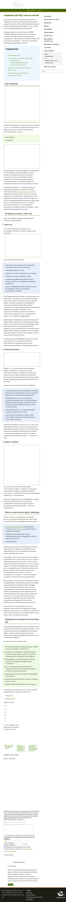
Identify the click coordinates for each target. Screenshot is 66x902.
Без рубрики (47, 16)
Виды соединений (14, 55)
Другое (46, 54)
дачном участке (20, 529)
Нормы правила (49, 32)
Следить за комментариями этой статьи (18, 847)
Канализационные (49, 56)
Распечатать (11, 699)
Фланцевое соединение (17, 65)
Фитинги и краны (49, 62)
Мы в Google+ (29, 899)
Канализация (48, 29)
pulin (11, 696)
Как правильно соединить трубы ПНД (20, 58)
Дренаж (29, 2)
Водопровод (37, 2)
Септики (44, 2)
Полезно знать (48, 35)
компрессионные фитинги (24, 192)
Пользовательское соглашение (34, 897)
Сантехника (47, 47)
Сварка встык (14, 60)
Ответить (10, 884)
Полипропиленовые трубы (51, 60)
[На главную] (6, 4)
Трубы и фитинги (31, 10)
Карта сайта (29, 892)
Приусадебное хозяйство (51, 44)
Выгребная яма (53, 2)
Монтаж (40, 10)
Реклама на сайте (30, 895)
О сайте (28, 890)
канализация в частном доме (14, 527)
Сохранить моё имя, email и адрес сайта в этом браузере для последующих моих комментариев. (19, 836)
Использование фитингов (18, 63)
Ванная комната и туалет (51, 19)
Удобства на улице (49, 66)
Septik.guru (8, 890)
